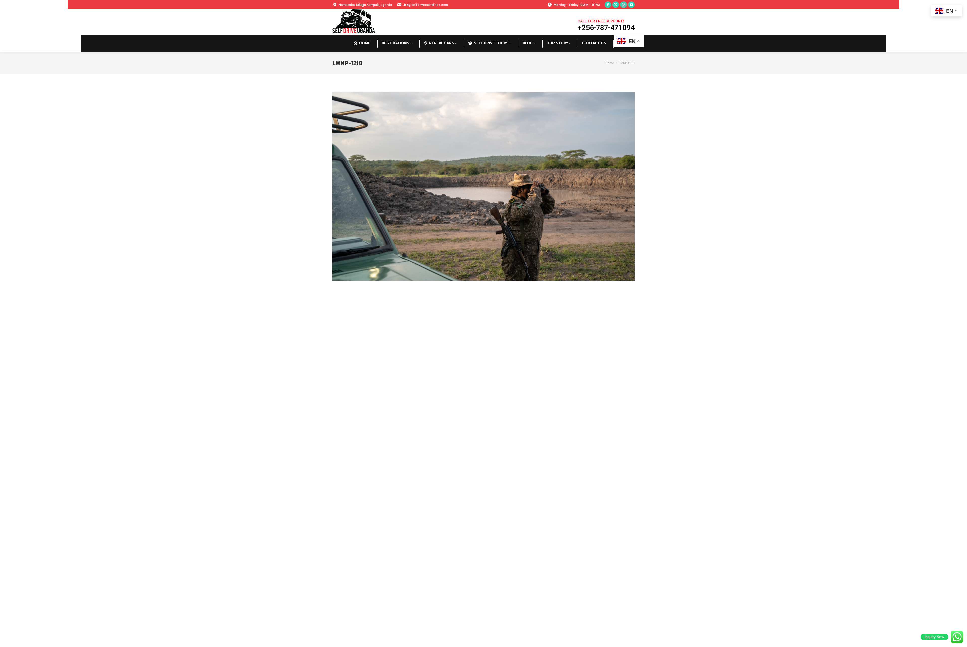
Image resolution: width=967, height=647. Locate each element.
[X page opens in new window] (615, 4)
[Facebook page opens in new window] (608, 4)
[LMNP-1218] (483, 186)
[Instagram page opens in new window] (623, 4)
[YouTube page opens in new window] (631, 4)
